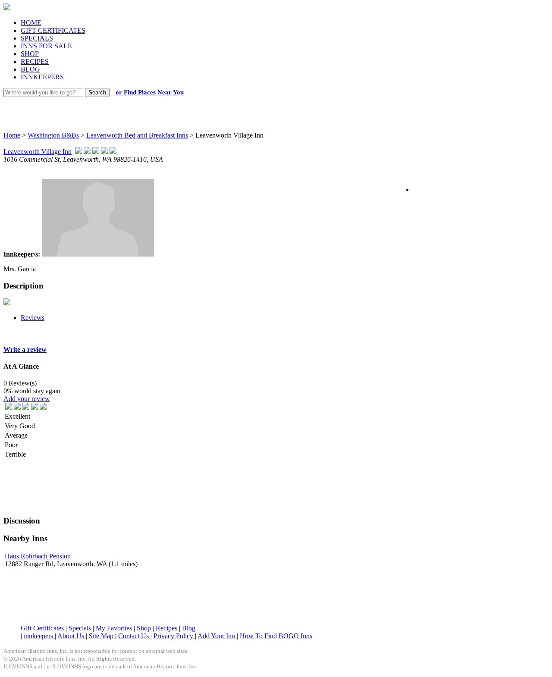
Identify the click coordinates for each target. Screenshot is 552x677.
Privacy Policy (174, 635)
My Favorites (115, 628)
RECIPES (35, 61)
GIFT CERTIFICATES (53, 30)
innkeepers (39, 635)
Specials (81, 628)
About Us (71, 635)
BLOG (30, 69)
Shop (145, 628)
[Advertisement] (268, 105)
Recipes (167, 628)
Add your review (26, 398)
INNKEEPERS (42, 77)
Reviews (32, 317)
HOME (31, 22)
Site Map (102, 635)
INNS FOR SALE (46, 46)
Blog (187, 628)
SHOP (30, 53)
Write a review (25, 349)
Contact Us (134, 635)
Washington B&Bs (53, 135)
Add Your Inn (217, 635)
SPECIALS (37, 38)
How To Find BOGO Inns (276, 635)
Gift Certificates (43, 628)
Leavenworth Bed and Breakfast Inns (137, 135)
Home (11, 135)
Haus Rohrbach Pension (38, 556)
